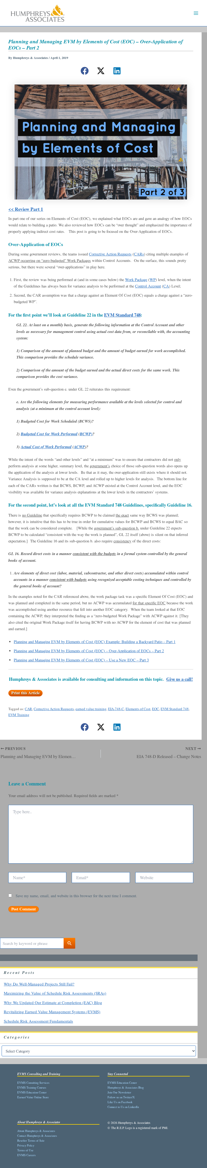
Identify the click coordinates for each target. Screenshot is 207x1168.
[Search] (69, 943)
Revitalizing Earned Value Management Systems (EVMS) (52, 1011)
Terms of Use (25, 1150)
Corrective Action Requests (110, 254)
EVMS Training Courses (31, 1087)
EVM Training (18, 714)
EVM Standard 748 (122, 314)
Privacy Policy (25, 1145)
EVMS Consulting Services (33, 1083)
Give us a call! (179, 679)
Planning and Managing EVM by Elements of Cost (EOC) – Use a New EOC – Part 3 (81, 659)
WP (153, 279)
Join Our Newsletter (119, 1092)
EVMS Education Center (32, 1092)
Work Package (136, 279)
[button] (84, 71)
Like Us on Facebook (120, 1102)
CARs (139, 254)
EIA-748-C (116, 708)
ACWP (79, 447)
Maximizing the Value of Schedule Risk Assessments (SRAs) (55, 993)
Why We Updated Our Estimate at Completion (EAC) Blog (53, 1002)
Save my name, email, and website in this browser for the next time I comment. (76, 895)
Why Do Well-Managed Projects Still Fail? (39, 984)
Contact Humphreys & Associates (37, 1136)
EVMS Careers (26, 1155)
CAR (28, 708)
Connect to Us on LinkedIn (123, 1107)
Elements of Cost (138, 708)
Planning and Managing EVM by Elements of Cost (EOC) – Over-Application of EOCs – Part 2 (89, 650)
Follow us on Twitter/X (121, 1097)
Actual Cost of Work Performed (46, 447)
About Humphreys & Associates (36, 1131)
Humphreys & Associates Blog (126, 1087)
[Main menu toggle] (196, 13)
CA (166, 286)
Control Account (148, 286)
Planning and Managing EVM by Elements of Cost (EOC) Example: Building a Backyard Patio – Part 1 (94, 641)
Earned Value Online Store (33, 1097)
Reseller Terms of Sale (30, 1140)
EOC (155, 708)
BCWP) (86, 434)
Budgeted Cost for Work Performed (49, 434)
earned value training (90, 708)
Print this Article (25, 693)
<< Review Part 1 (25, 208)
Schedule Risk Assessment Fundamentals (38, 1021)
